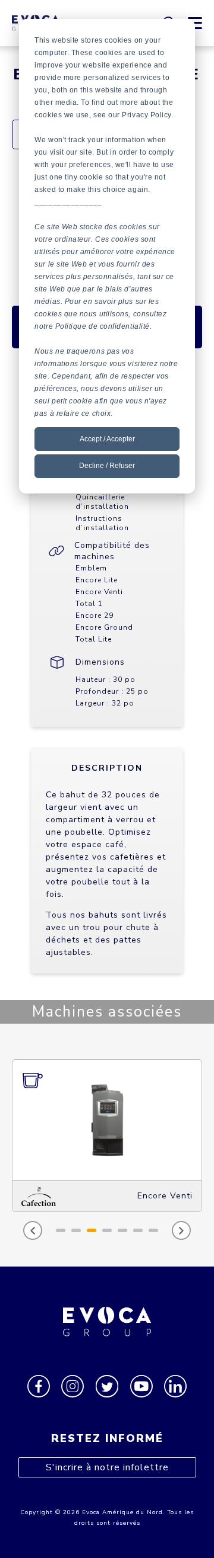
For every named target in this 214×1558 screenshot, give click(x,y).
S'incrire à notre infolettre (107, 1467)
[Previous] (32, 1230)
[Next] (181, 1230)
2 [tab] (76, 1230)
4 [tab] (107, 1230)
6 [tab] (138, 1230)
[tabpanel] (113, 1136)
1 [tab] (60, 1230)
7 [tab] (153, 1230)
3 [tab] (91, 1230)
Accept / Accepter (107, 439)
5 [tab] (122, 1230)
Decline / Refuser (107, 465)
